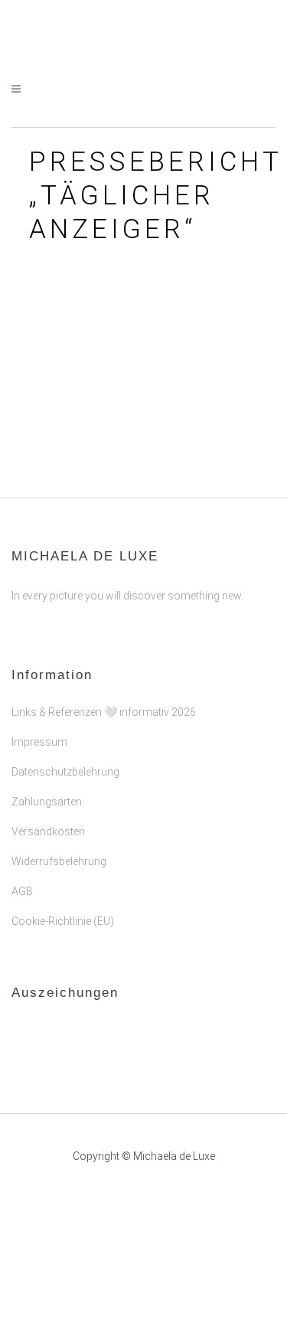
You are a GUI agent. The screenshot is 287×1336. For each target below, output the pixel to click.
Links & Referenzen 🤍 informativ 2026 (103, 712)
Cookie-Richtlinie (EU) (62, 921)
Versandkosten (48, 831)
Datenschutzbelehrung (65, 772)
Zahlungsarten (46, 801)
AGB (22, 891)
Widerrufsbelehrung (58, 861)
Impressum (39, 742)
